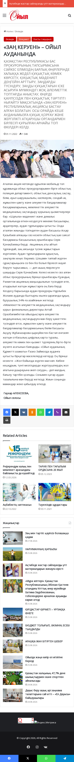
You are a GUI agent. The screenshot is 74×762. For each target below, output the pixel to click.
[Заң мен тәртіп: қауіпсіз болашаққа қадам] (13, 538)
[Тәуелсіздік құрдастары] (54, 492)
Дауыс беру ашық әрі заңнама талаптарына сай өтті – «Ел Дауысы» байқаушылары (47, 694)
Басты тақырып (43, 39)
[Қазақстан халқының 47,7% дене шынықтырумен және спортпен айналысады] (13, 678)
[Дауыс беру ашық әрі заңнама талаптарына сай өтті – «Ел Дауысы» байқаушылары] (13, 695)
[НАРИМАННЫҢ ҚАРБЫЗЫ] (13, 554)
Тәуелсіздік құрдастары (52, 504)
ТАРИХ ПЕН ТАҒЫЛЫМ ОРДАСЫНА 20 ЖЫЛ (52, 468)
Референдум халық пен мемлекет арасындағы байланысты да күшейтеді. (19, 470)
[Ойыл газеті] (18, 15)
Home (9, 31)
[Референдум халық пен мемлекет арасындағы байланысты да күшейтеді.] (19, 453)
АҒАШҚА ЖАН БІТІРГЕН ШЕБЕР (44, 641)
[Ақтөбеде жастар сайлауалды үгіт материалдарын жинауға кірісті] (13, 570)
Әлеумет (24, 39)
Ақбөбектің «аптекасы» (17, 504)
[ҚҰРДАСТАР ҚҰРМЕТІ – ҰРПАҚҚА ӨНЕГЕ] (13, 614)
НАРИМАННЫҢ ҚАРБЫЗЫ (41, 549)
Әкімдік (19, 31)
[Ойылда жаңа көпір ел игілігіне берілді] (13, 662)
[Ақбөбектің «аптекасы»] (19, 492)
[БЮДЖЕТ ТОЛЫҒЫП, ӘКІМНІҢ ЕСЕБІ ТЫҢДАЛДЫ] (13, 630)
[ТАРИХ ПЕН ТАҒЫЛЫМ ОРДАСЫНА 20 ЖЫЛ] (54, 453)
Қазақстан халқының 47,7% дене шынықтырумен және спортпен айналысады (45, 676)
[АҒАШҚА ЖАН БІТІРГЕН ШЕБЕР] (13, 646)
